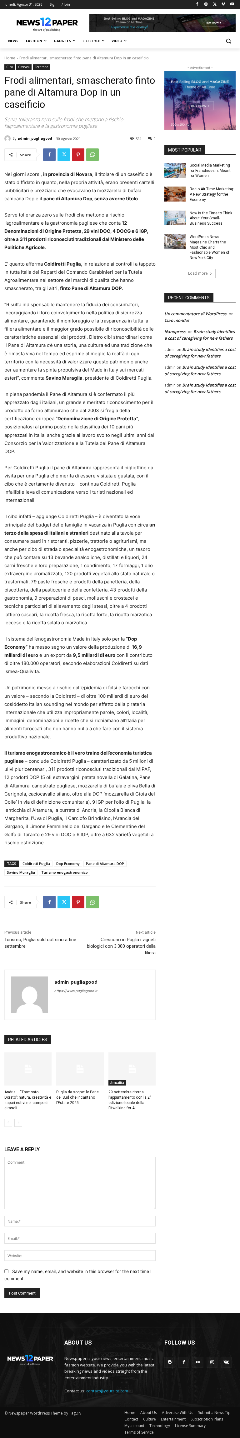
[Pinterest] (78, 154)
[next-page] (18, 1123)
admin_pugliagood (35, 138)
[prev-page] (8, 1123)
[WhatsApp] (92, 154)
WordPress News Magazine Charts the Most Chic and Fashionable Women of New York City (209, 247)
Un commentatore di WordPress (195, 314)
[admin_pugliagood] (8, 138)
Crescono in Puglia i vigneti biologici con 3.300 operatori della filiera (121, 946)
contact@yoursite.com (107, 1391)
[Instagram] (206, 4)
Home (9, 58)
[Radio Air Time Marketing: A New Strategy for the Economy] (175, 194)
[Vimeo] (223, 4)
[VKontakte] (226, 1362)
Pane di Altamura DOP (105, 863)
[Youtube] (232, 4)
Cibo (9, 67)
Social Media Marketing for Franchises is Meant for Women (210, 170)
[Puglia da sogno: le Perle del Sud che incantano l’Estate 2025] (79, 1069)
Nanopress (174, 331)
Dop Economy (68, 863)
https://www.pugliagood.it (76, 991)
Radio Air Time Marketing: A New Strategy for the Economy (212, 194)
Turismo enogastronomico (64, 872)
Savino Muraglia (21, 872)
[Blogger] (169, 1362)
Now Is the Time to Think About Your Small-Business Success (211, 218)
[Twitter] (214, 4)
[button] (228, 41)
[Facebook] (197, 4)
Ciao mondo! (176, 320)
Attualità (117, 1083)
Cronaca (24, 67)
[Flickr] (197, 1362)
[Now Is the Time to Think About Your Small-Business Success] (175, 218)
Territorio (41, 67)
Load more (198, 273)
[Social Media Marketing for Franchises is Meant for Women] (175, 170)
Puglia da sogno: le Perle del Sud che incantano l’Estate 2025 (77, 1097)
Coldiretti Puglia (36, 863)
